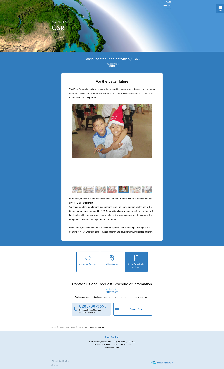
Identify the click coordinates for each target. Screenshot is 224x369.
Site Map (66, 361)
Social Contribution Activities (136, 265)
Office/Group (112, 264)
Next (155, 197)
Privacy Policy (57, 361)
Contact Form (136, 309)
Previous (69, 197)
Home (53, 327)
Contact (168, 8)
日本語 (168, 2)
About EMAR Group (67, 327)
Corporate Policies (87, 264)
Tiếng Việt (167, 5)
